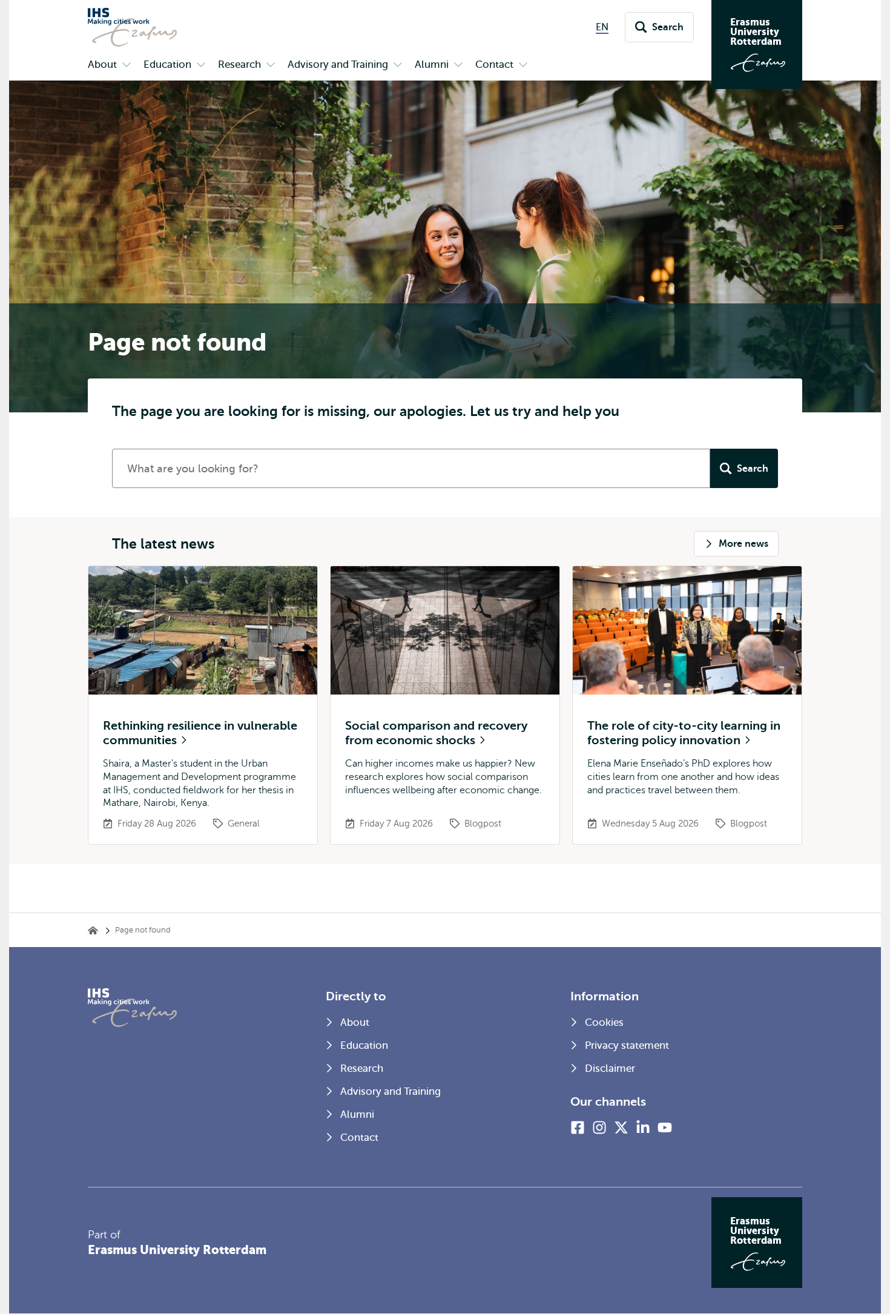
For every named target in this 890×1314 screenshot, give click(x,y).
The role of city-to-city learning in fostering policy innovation (683, 733)
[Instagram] (599, 1127)
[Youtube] (665, 1127)
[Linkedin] (643, 1127)
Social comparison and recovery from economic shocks (436, 733)
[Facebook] (577, 1127)
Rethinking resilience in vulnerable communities (200, 733)
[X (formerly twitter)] (621, 1127)
